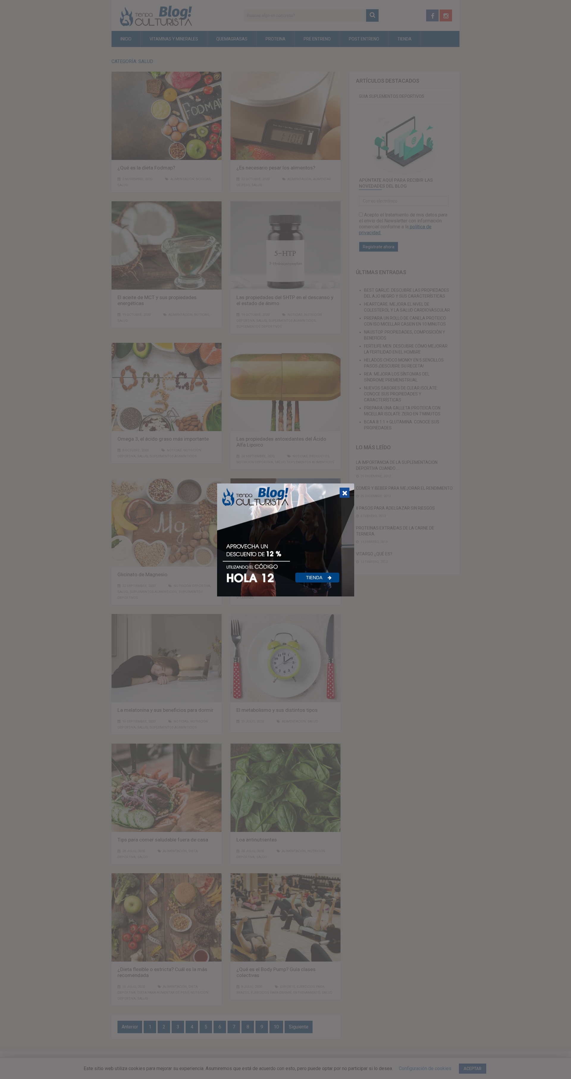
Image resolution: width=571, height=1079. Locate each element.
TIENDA (314, 577)
